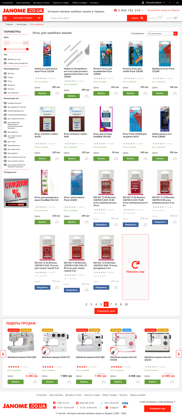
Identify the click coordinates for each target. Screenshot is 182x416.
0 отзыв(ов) (50, 78)
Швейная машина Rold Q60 (90, 357)
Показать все (106, 311)
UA (177, 3)
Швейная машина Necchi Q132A (158, 358)
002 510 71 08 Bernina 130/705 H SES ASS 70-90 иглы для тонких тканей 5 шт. (75, 267)
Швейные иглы (14, 59)
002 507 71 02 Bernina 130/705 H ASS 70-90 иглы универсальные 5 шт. (135, 201)
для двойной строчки (17, 107)
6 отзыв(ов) (57, 367)
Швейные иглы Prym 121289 (163, 70)
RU (170, 3)
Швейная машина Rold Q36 (22, 357)
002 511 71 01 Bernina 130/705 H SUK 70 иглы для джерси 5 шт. (105, 265)
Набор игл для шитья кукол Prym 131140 (46, 70)
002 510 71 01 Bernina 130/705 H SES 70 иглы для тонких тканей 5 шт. (47, 265)
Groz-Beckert (13, 93)
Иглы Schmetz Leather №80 (75, 135)
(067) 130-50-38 (111, 403)
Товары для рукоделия (18, 63)
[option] (23, 357)
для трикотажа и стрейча (15, 137)
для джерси (13, 153)
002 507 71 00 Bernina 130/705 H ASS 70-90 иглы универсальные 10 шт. (105, 201)
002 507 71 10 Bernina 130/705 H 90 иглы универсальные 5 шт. (163, 200)
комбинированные (16, 111)
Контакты (94, 3)
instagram (114, 408)
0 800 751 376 (129, 10)
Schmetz (11, 85)
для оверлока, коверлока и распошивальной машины (15, 125)
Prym (10, 81)
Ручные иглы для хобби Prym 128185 (133, 70)
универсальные (14, 103)
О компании (7, 3)
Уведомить (101, 224)
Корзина (170, 18)
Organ (10, 77)
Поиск (135, 18)
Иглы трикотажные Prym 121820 (74, 198)
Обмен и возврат (79, 3)
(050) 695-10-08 (87, 403)
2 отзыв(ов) (23, 367)
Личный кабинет (153, 2)
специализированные (17, 115)
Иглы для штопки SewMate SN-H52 (102, 135)
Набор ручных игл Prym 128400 (162, 135)
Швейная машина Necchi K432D (123, 358)
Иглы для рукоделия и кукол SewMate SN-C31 (46, 198)
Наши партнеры (23, 3)
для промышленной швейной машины (16, 166)
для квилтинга (14, 149)
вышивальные (14, 145)
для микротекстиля (16, 118)
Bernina (11, 73)
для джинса (13, 132)
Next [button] (179, 354)
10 (126, 304)
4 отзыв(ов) (126, 367)
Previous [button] (3, 354)
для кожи (12, 141)
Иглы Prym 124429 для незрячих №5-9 (135, 135)
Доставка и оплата (41, 3)
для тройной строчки (17, 157)
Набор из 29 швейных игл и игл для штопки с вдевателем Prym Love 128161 (76, 73)
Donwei (11, 89)
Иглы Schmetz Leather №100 (46, 135)
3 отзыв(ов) (92, 367)
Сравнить (153, 18)
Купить (42, 93)
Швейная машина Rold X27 (56, 357)
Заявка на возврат (138, 395)
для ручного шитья (16, 161)
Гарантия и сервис (61, 3)
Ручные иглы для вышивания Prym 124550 (102, 71)
